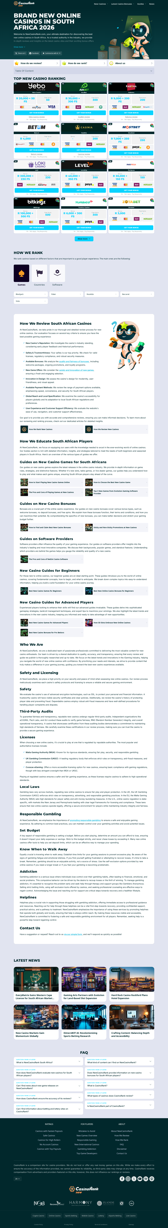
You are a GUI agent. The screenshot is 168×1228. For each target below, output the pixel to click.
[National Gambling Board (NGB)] (39, 1203)
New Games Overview (87, 1135)
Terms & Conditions (101, 1224)
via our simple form (73, 934)
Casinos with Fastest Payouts (49, 1131)
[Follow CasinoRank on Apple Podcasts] (151, 1178)
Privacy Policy (68, 1224)
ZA (16, 1179)
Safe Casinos (49, 1135)
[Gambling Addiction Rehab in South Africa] (81, 1203)
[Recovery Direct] (57, 1203)
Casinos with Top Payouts (49, 1149)
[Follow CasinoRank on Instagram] (128, 1178)
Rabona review (131, 117)
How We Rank (121, 1140)
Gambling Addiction (87, 1149)
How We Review (121, 1135)
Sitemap (131, 1224)
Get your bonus (36, 113)
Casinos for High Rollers (49, 1140)
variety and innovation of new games (76, 370)
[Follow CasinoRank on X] (134, 1178)
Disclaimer (122, 1149)
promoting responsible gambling (85, 820)
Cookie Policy (38, 1224)
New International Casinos (86, 1144)
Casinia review (84, 154)
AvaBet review (84, 117)
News (151, 4)
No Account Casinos (49, 1144)
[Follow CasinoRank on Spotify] (145, 1178)
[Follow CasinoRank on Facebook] (122, 1178)
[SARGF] (121, 1203)
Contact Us (122, 1153)
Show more (82, 239)
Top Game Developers (87, 1153)
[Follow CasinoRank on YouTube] (139, 1178)
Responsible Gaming (86, 1140)
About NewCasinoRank (121, 1131)
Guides (140, 4)
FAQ (122, 1144)
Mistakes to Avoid (87, 1131)
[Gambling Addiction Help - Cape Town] (105, 1203)
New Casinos (100, 4)
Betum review (36, 154)
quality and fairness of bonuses (74, 361)
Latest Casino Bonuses (121, 4)
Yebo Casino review (37, 117)
